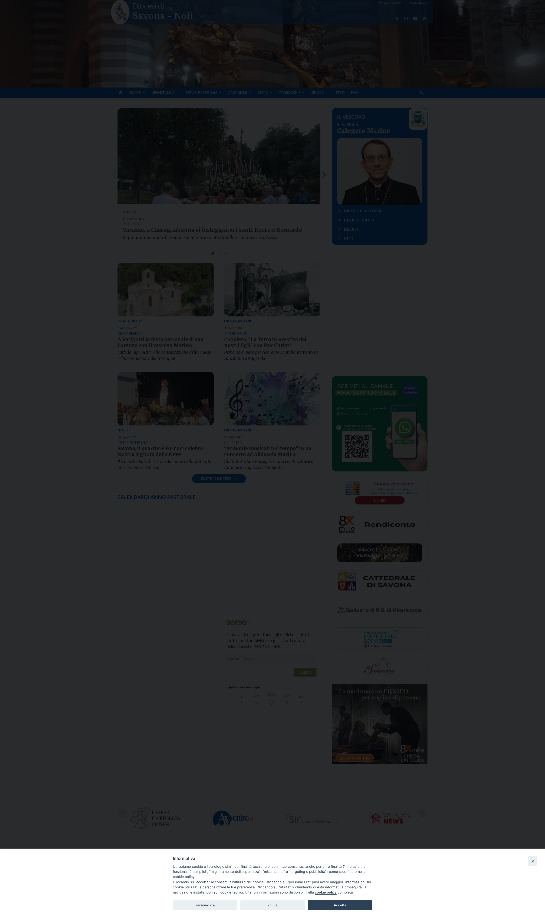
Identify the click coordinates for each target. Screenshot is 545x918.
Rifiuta (272, 905)
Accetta (340, 905)
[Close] (532, 861)
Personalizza (205, 905)
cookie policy (326, 892)
